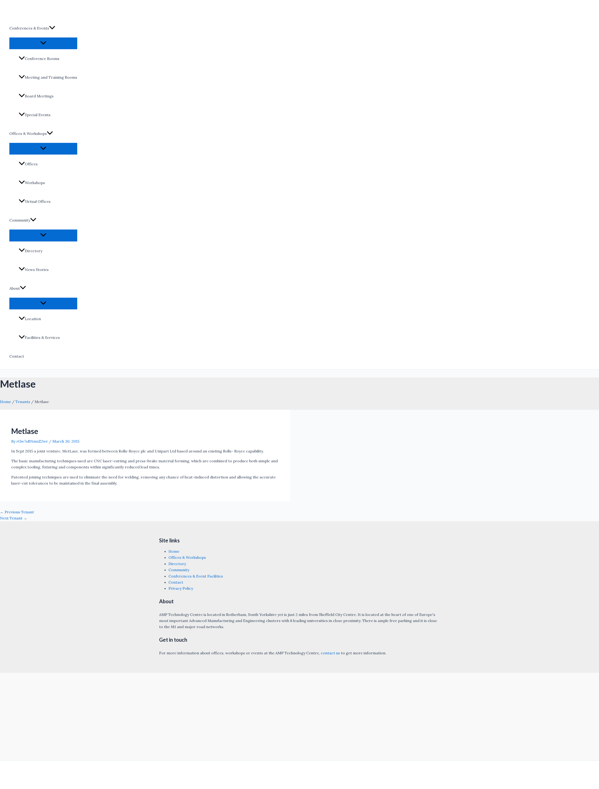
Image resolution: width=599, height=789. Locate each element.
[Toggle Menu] (43, 43)
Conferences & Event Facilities (195, 576)
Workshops (35, 182)
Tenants (22, 401)
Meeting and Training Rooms (51, 77)
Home (5, 401)
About (14, 288)
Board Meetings (39, 96)
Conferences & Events (29, 28)
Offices (31, 164)
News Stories (37, 269)
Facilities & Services (42, 337)
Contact (16, 356)
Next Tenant (13, 518)
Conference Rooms (42, 58)
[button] (52, 28)
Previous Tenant (17, 512)
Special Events (38, 114)
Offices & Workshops (28, 133)
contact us (330, 653)
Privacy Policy (180, 588)
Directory (33, 250)
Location (33, 318)
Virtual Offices (38, 201)
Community (19, 220)
